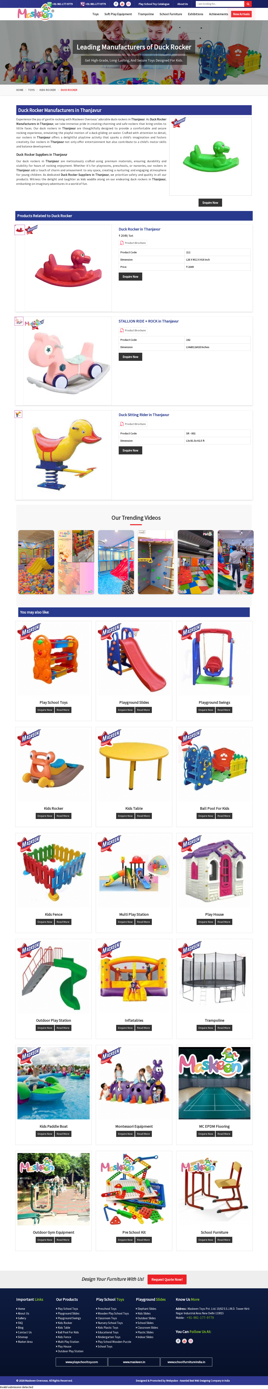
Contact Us (24, 1332)
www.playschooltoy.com (82, 1362)
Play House (64, 1346)
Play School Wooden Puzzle (114, 1342)
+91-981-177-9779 (62, 4)
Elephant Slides (146, 1309)
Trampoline (146, 14)
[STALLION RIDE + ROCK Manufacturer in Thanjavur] (67, 361)
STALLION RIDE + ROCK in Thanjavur (149, 321)
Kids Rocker (48, 90)
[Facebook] (116, 4)
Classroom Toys (107, 1318)
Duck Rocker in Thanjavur (139, 229)
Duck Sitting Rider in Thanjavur (144, 414)
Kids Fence (64, 1337)
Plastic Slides (145, 1332)
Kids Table (63, 1327)
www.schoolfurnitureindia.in (186, 1362)
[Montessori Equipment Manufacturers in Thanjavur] (134, 1083)
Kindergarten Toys (108, 1337)
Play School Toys (67, 1309)
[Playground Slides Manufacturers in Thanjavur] (134, 659)
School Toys (104, 1346)
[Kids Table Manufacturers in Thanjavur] (134, 765)
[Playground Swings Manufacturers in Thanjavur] (214, 659)
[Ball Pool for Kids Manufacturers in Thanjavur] (214, 765)
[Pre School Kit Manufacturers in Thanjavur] (134, 1189)
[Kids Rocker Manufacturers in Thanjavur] (53, 765)
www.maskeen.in (134, 1362)
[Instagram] (36, 562)
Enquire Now (130, 276)
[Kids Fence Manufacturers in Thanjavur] (53, 871)
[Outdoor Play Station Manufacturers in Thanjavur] (53, 977)
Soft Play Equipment (118, 14)
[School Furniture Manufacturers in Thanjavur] (214, 1189)
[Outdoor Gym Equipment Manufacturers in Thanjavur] (53, 1189)
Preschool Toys (107, 1309)
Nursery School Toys (110, 1323)
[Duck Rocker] (210, 156)
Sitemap (22, 1337)
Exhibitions (195, 14)
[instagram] (128, 4)
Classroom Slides (147, 1327)
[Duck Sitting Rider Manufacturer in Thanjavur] (67, 455)
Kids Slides (144, 1313)
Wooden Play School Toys (113, 1313)
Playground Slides (68, 1313)
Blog (20, 1327)
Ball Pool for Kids (68, 1332)
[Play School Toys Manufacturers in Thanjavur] (53, 659)
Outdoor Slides (146, 1318)
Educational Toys (108, 1332)
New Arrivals (241, 14)
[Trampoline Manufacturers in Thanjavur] (214, 977)
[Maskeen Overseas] (35, 12)
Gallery (21, 1318)
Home (19, 90)
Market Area (25, 1342)
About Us (182, 4)
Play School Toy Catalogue (154, 4)
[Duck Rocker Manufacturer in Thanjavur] (68, 268)
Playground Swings (69, 1318)
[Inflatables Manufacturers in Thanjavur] (134, 977)
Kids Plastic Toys (107, 1327)
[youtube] (122, 4)
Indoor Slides (145, 1337)
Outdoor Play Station (70, 1351)
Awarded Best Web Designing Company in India (205, 1380)
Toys (95, 14)
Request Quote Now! (167, 1279)
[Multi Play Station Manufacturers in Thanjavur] (134, 871)
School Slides (145, 1323)
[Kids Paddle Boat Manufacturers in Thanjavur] (53, 1083)
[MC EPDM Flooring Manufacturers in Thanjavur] (214, 1083)
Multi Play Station (68, 1342)
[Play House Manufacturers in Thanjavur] (214, 871)
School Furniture (171, 14)
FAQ (20, 1323)
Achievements (218, 14)
